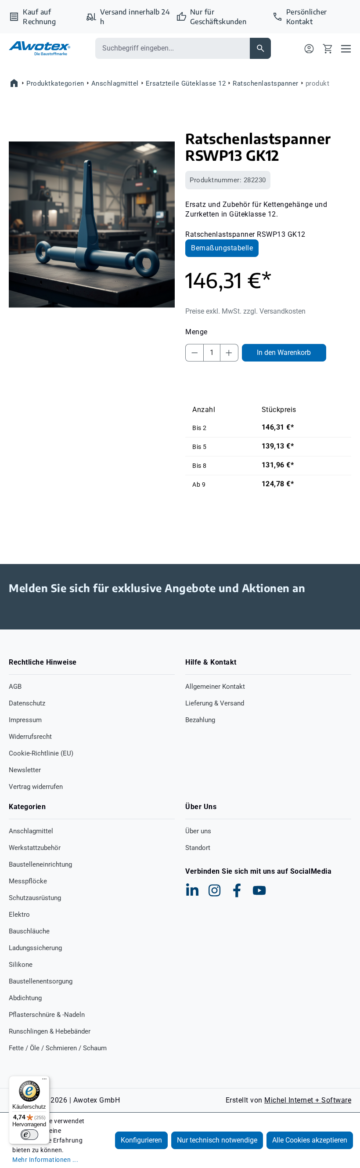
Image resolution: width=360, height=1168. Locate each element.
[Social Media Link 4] (259, 890)
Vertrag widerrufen (36, 787)
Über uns (198, 831)
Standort (197, 848)
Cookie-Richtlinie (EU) (41, 753)
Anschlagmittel (31, 831)
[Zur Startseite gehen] (39, 48)
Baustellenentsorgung (40, 981)
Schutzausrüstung (35, 898)
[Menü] (346, 48)
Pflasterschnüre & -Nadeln (47, 1015)
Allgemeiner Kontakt (215, 687)
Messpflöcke (28, 881)
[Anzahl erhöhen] (229, 353)
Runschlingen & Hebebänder (49, 1031)
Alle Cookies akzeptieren (309, 1140)
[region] (92, 224)
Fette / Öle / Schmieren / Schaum (58, 1048)
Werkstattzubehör (35, 848)
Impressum (25, 720)
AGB (15, 687)
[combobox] (172, 48)
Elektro (19, 914)
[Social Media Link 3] (237, 890)
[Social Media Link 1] (192, 890)
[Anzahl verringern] (194, 353)
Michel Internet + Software (307, 1100)
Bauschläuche (29, 931)
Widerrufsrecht (30, 737)
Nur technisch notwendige (217, 1140)
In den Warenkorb (284, 352)
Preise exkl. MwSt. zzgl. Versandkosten (245, 311)
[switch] (29, 1134)
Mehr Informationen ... (45, 1159)
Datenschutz (27, 703)
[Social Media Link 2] (215, 890)
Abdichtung (25, 998)
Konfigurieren (141, 1140)
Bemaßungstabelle (222, 248)
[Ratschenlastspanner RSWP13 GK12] (92, 224)
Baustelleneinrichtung (40, 864)
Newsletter (25, 770)
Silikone (20, 965)
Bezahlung (200, 720)
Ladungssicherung (35, 948)
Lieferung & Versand (214, 703)
